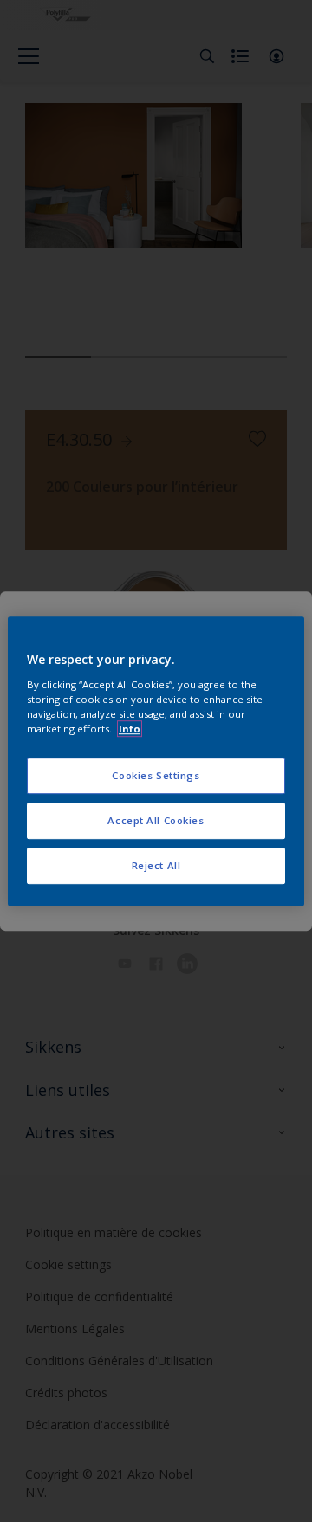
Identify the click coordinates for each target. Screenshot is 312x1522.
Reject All (156, 865)
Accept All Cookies (155, 820)
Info (129, 728)
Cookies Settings (155, 775)
